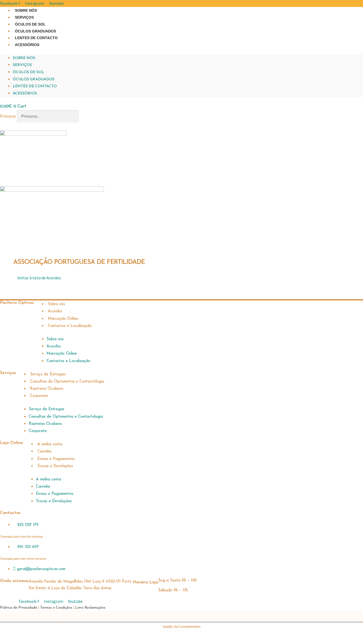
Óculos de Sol (30, 24)
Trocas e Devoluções (55, 466)
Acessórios (27, 45)
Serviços (24, 17)
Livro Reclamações (90, 607)
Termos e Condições (56, 607)
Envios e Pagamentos (56, 459)
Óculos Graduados (35, 31)
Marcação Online (63, 319)
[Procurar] (87, 116)
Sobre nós (26, 10)
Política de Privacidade (19, 607)
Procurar (8, 116)
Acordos (55, 311)
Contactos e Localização (70, 326)
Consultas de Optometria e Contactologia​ (67, 382)
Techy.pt (55, 615)
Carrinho (44, 452)
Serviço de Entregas (48, 374)
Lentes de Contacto (36, 38)
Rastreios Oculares (46, 389)
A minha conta (49, 444)
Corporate (39, 396)
